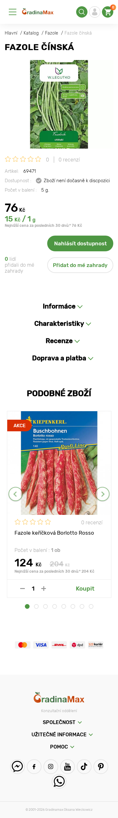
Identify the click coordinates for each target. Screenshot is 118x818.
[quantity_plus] (43, 588)
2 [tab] (36, 606)
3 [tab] (45, 606)
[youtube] (67, 766)
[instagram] (50, 766)
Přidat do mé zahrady (80, 265)
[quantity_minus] (22, 588)
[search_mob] (81, 12)
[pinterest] (100, 766)
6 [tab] (72, 606)
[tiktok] (84, 766)
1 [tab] (27, 606)
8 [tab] (91, 606)
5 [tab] (63, 606)
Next (102, 494)
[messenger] (17, 766)
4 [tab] (54, 606)
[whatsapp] (59, 781)
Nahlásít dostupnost (80, 243)
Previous (15, 494)
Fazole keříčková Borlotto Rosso (54, 533)
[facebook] (34, 766)
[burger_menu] (12, 12)
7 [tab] (82, 606)
